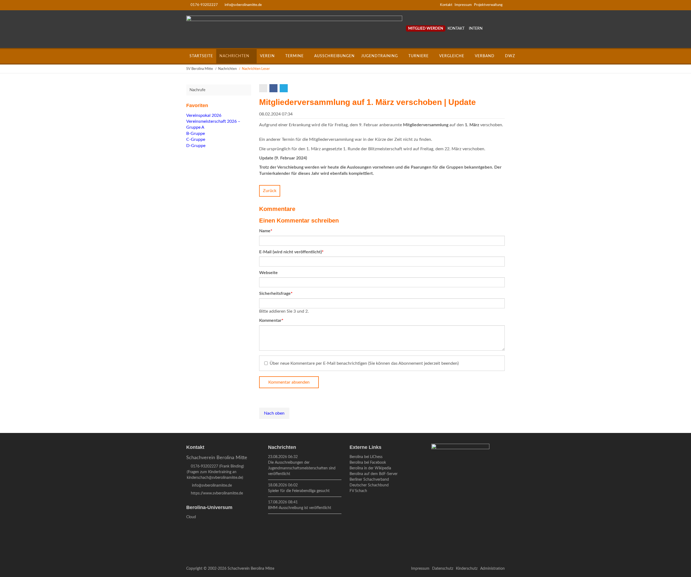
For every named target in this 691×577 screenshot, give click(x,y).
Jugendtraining (379, 56)
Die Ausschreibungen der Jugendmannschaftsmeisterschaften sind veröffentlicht (302, 468)
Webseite (268, 273)
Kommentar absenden (289, 382)
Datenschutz (442, 569)
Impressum (463, 5)
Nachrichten (234, 56)
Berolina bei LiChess (366, 457)
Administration (492, 569)
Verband (484, 56)
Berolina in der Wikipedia (370, 468)
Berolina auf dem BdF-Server (374, 474)
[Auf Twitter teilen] (284, 88)
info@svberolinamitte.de (243, 5)
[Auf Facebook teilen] (274, 88)
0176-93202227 (204, 5)
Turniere (418, 56)
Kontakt (446, 5)
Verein (267, 56)
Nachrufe (197, 90)
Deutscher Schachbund (369, 485)
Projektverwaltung (488, 5)
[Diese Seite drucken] (263, 88)
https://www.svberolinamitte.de (217, 493)
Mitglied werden (425, 28)
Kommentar (271, 320)
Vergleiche (451, 56)
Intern (476, 28)
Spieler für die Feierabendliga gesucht (299, 491)
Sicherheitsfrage (276, 293)
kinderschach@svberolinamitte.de (214, 478)
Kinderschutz (466, 569)
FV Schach (358, 491)
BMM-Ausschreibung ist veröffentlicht (299, 508)
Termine (294, 56)
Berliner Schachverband (369, 480)
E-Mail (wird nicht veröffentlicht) (291, 252)
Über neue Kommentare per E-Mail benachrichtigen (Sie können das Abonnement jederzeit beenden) (364, 363)
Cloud (191, 517)
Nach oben (274, 413)
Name (269, 230)
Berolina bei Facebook (368, 463)
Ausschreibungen (334, 56)
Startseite (201, 56)
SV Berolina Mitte (199, 69)
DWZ (510, 56)
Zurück (269, 191)
